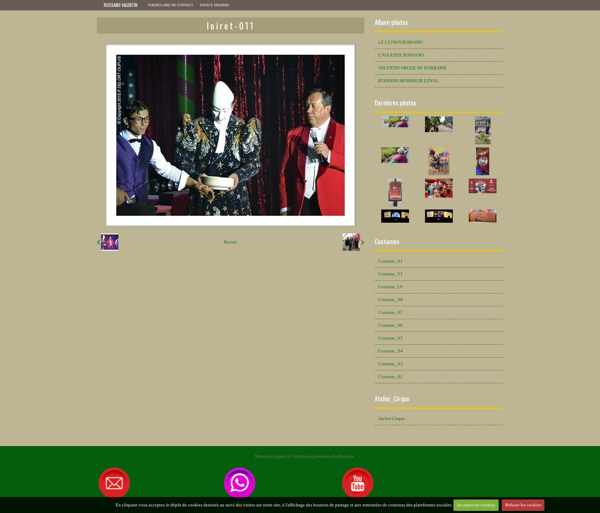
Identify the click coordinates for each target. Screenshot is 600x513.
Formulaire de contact (170, 5)
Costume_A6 (390, 325)
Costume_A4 (390, 351)
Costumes (387, 241)
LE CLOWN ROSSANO (400, 42)
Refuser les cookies (523, 505)
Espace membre (214, 5)
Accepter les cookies (476, 505)
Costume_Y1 (390, 274)
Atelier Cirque (391, 418)
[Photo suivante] (353, 242)
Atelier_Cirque (392, 398)
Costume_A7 (390, 312)
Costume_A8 (390, 299)
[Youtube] (357, 482)
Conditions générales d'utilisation (322, 456)
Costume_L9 (390, 286)
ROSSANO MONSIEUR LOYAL (408, 80)
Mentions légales (271, 456)
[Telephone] (239, 482)
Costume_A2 (390, 376)
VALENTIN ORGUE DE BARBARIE (412, 68)
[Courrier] (159, 482)
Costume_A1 (390, 261)
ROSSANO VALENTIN (121, 5)
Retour (230, 242)
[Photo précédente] (107, 242)
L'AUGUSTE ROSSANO (401, 55)
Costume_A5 (390, 338)
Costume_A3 (390, 363)
